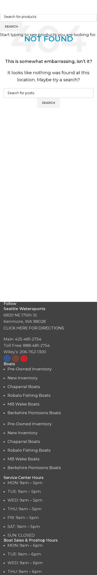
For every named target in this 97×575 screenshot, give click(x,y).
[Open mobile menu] (91, 7)
